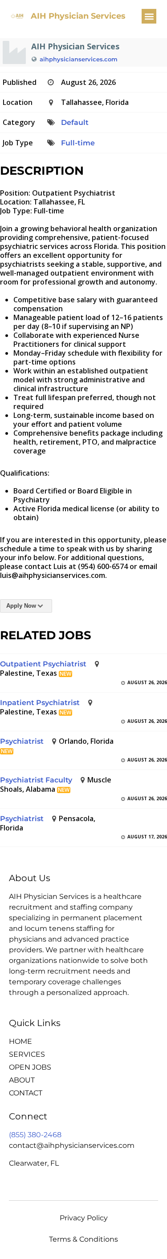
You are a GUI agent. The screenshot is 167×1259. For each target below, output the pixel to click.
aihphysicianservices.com (79, 59)
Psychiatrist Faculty (36, 780)
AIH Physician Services (78, 16)
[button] (149, 16)
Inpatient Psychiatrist (40, 702)
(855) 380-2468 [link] (35, 1135)
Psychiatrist (22, 741)
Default (75, 122)
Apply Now (21, 605)
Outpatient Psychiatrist (43, 664)
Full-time (78, 143)
